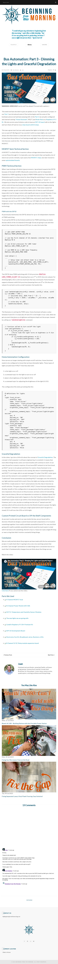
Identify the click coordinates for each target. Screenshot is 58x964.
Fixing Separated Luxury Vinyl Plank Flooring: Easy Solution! (22, 796)
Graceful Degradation (45, 457)
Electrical (17, 70)
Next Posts (51, 655)
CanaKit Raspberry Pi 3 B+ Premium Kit (19, 624)
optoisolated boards (13, 160)
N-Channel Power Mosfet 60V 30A (18, 606)
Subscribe (44, 44)
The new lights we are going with (17, 618)
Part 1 (6, 114)
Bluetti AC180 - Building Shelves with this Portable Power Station (24, 723)
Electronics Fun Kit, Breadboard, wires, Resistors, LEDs (25, 637)
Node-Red (39, 119)
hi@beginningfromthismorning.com (11, 916)
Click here (5, 591)
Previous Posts (8, 655)
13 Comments (29, 805)
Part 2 (37, 117)
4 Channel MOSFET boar (14, 599)
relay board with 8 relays (30, 125)
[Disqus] (29, 827)
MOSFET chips (36, 158)
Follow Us (13, 44)
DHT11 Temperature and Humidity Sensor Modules (23, 612)
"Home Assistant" (21, 119)
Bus (13, 70)
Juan (23, 70)
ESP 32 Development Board (15, 631)
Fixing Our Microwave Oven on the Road (15, 760)
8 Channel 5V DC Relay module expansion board (22, 643)
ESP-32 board (40, 122)
